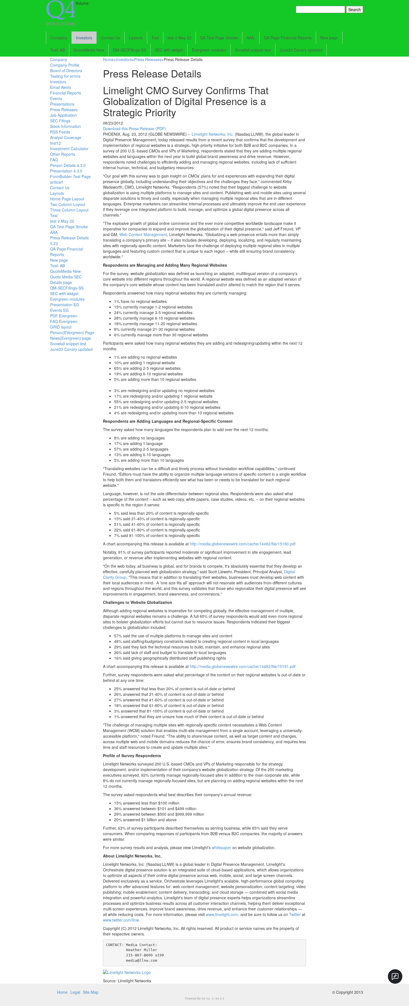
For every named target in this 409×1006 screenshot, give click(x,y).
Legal (75, 992)
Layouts (136, 37)
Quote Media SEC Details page (66, 279)
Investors (84, 37)
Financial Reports (65, 93)
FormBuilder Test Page (70, 176)
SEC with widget (169, 50)
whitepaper (221, 847)
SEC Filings (60, 120)
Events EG (59, 310)
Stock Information (65, 126)
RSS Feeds (60, 132)
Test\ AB (57, 50)
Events (56, 98)
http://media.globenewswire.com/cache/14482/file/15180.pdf (242, 543)
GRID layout (61, 327)
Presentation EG (64, 304)
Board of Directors (66, 70)
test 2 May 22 (179, 37)
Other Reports (62, 154)
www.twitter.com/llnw (121, 920)
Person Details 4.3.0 (68, 165)
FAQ (54, 159)
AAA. (251, 37)
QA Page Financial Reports (288, 37)
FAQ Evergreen (63, 321)
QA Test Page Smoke (219, 37)
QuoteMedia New (88, 50)
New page (329, 37)
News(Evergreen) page (70, 338)
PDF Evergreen (63, 316)
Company (58, 37)
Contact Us (110, 37)
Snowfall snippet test (253, 50)
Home (108, 59)
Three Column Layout (69, 210)
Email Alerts (60, 87)
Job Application (63, 115)
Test (155, 37)
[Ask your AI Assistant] (395, 976)
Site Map (90, 992)
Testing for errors (65, 76)
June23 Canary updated (301, 50)
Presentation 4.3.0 (66, 171)
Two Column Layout (67, 204)
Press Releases (64, 109)
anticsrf (56, 182)
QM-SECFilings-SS (129, 50)
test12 (55, 143)
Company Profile (64, 65)
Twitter (295, 914)
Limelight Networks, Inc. (213, 134)
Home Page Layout (67, 198)
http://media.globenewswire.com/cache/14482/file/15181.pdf (242, 666)
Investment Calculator (69, 148)
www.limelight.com (222, 914)
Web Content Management (143, 234)
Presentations (62, 104)
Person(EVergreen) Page (72, 332)
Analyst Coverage (65, 137)
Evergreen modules (209, 50)
